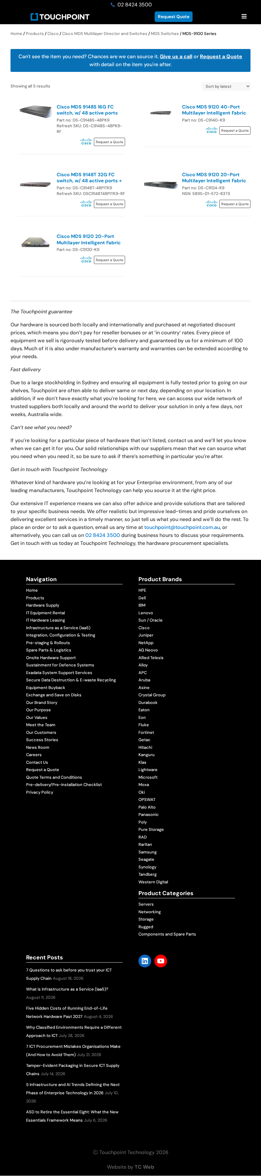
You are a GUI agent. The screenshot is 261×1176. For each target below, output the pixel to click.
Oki (141, 792)
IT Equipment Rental (45, 613)
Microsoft (148, 777)
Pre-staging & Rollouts (48, 642)
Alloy (143, 665)
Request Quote (173, 16)
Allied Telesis (151, 657)
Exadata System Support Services (59, 672)
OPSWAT (146, 799)
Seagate (146, 859)
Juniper (145, 635)
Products (35, 33)
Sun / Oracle (150, 620)
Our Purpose (38, 710)
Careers (34, 754)
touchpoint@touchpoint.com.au (182, 527)
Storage (146, 919)
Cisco (53, 33)
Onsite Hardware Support (51, 657)
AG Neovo (148, 650)
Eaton (144, 710)
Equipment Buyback (45, 687)
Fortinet (146, 732)
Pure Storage (151, 829)
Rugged (145, 926)
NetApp (145, 642)
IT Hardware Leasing (45, 620)
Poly (142, 822)
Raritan (145, 844)
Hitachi (145, 747)
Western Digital (153, 882)
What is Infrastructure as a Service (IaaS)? (67, 989)
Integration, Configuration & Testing (60, 635)
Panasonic (148, 814)
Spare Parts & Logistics (48, 650)
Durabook (148, 702)
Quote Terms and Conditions (54, 777)
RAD (142, 837)
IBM (141, 605)
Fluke (143, 724)
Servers (146, 904)
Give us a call (176, 56)
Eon (142, 717)
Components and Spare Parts (167, 934)
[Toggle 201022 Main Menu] (244, 16)
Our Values (36, 717)
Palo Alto (147, 807)
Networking (149, 912)
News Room (37, 747)
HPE (142, 590)
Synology (147, 867)
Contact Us (37, 762)
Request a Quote (221, 56)
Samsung (147, 852)
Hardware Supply (42, 605)
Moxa (143, 784)
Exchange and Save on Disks (53, 695)
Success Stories (42, 739)
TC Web (144, 1167)
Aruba (144, 680)
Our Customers (41, 732)
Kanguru (146, 754)
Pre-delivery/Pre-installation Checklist (64, 784)
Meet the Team (40, 724)
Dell (142, 598)
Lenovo (145, 613)
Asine (144, 687)
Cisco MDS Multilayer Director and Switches (104, 33)
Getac (144, 739)
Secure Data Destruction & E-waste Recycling (71, 680)
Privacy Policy (39, 792)
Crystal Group (152, 695)
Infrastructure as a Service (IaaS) (58, 627)
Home (16, 33)
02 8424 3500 (102, 535)
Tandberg (147, 874)
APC (142, 672)
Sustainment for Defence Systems (60, 665)
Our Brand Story (41, 702)
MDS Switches (165, 33)
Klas (142, 762)
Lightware (148, 769)
